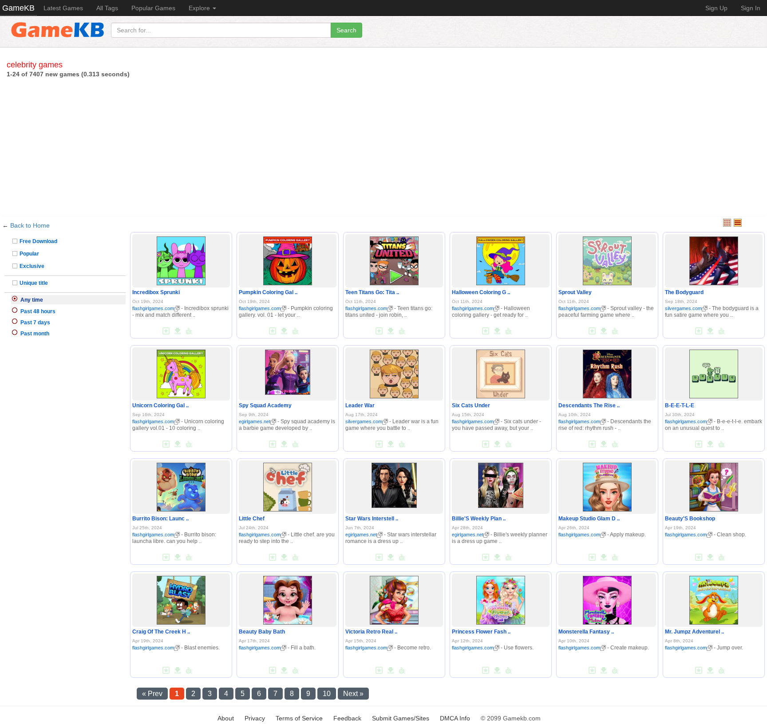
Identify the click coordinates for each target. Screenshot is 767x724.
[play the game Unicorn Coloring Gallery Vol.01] (181, 372)
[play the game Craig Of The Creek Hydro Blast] (181, 598)
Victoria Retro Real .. (371, 632)
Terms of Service (299, 718)
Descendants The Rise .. (589, 405)
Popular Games (153, 8)
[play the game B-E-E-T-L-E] (713, 372)
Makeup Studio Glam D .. (589, 518)
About (225, 718)
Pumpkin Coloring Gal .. (268, 292)
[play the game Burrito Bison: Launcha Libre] (181, 485)
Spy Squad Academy (265, 405)
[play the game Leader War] (394, 372)
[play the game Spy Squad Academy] (287, 370)
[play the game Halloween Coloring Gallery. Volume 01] (500, 259)
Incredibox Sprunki (156, 292)
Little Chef (252, 518)
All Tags (107, 8)
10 (327, 693)
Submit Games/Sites (400, 718)
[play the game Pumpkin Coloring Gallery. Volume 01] (287, 259)
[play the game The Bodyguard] (713, 259)
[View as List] (738, 223)
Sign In (750, 8)
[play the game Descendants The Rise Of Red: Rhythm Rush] (607, 372)
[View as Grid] (727, 223)
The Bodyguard (684, 292)
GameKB (18, 8)
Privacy (255, 718)
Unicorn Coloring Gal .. (160, 405)
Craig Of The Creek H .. (161, 632)
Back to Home (30, 225)
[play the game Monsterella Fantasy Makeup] (607, 598)
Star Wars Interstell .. (371, 518)
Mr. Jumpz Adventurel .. (694, 632)
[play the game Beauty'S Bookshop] (713, 485)
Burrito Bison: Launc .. (160, 518)
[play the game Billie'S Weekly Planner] (500, 483)
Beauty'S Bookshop (690, 518)
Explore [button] (200, 8)
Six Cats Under (471, 405)
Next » (353, 693)
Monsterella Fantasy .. (586, 632)
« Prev (152, 693)
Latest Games (63, 8)
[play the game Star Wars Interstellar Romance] (394, 483)
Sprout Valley (575, 292)
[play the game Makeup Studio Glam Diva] (607, 485)
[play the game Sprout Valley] (607, 259)
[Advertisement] (383, 145)
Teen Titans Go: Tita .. (372, 292)
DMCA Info (455, 718)
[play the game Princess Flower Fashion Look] (500, 598)
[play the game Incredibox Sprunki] (181, 259)
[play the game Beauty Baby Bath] (287, 598)
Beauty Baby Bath (262, 632)
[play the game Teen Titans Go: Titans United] (394, 259)
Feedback (347, 718)
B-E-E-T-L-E (679, 405)
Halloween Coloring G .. (481, 292)
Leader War (360, 405)
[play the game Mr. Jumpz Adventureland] (713, 598)
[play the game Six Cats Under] (500, 372)
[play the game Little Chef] (287, 485)
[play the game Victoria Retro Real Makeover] (394, 598)
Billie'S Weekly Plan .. (479, 518)
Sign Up (716, 8)
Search (346, 30)
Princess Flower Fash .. (481, 632)
